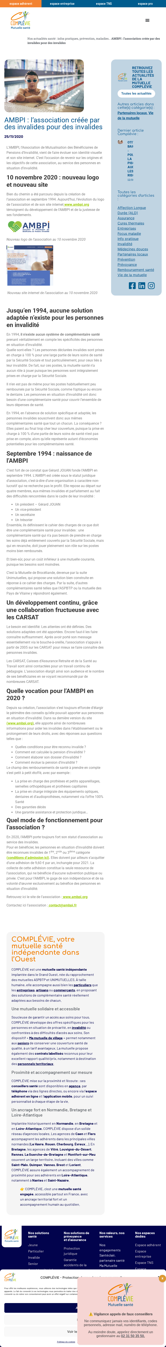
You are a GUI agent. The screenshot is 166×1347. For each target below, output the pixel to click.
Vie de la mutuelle (132, 275)
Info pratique (128, 239)
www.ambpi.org (76, 204)
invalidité (79, 1027)
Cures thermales (131, 223)
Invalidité (125, 244)
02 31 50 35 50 (132, 1336)
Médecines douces (133, 249)
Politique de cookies (66, 1342)
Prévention (126, 259)
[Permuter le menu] (147, 20)
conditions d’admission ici (28, 858)
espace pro (145, 3)
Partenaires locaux (132, 113)
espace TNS (104, 3)
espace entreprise (62, 3)
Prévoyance (127, 264)
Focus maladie (129, 233)
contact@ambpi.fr (63, 905)
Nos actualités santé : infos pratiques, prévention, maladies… (69, 38)
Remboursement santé (136, 270)
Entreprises (127, 228)
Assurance (126, 218)
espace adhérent (21, 3)
